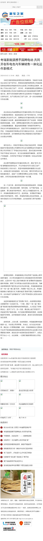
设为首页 (3, 2)
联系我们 (9, 515)
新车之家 (3, 54)
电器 (30, 30)
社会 (6, 30)
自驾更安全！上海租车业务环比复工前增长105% (17, 372)
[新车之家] (12, 12)
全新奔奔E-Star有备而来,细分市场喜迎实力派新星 (18, 358)
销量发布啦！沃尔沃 (7, 404)
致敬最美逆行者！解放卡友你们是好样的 (18, 448)
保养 (15, 33)
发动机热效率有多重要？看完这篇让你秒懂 (15, 362)
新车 (2, 33)
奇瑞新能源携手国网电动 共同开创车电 (17, 432)
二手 (25, 39)
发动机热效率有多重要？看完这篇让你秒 (18, 465)
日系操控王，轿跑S (7, 390)
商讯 (6, 36)
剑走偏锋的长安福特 (26, 404)
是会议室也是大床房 (26, 390)
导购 (10, 33)
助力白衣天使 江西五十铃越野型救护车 (17, 427)
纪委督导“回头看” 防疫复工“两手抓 (16, 457)
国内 (10, 30)
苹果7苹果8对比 (15, 349)
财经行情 (16, 39)
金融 (6, 39)
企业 (2, 39)
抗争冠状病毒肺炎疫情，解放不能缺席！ (18, 444)
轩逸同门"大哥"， (6, 418)
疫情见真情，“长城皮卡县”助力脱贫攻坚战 (15, 368)
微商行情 (16, 36)
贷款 (10, 39)
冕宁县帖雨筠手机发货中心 (13, 461)
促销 (21, 33)
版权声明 (21, 515)
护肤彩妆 (35, 36)
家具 (26, 30)
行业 (21, 30)
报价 (25, 36)
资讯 (2, 30)
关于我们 (3, 515)
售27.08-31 (22, 418)
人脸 (26, 33)
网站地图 (27, 515)
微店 (10, 36)
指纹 (30, 33)
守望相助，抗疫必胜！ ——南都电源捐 (17, 436)
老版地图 (15, 515)
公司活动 (35, 39)
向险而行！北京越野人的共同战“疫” (16, 440)
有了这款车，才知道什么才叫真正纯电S (18, 453)
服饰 (29, 36)
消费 (2, 36)
